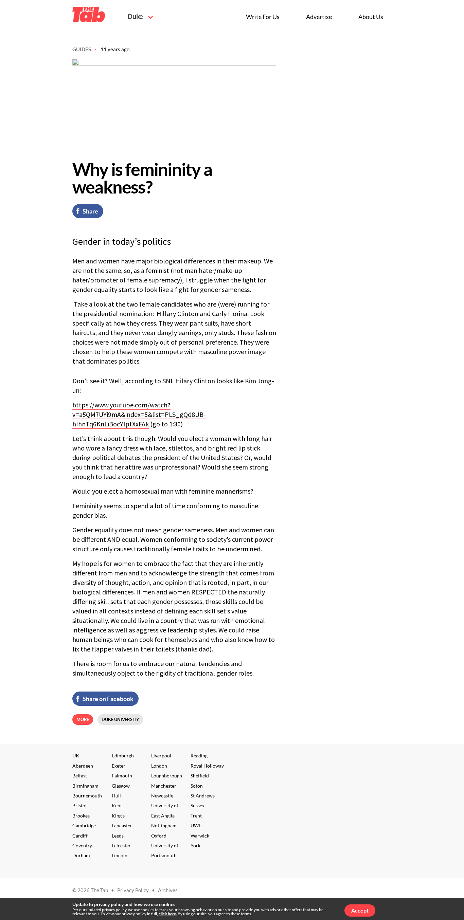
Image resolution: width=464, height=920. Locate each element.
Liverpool (161, 755)
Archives (168, 890)
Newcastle (162, 795)
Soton (197, 786)
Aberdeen (82, 766)
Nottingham (164, 825)
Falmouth (122, 775)
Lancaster (122, 825)
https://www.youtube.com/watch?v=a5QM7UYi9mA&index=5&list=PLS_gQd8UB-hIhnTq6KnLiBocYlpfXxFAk (139, 414)
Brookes (81, 815)
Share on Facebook (108, 698)
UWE (196, 825)
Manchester (163, 786)
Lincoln (119, 855)
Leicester (121, 845)
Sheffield (200, 775)
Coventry (82, 845)
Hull (116, 795)
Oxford (158, 836)
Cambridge (84, 825)
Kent (117, 805)
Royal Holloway (207, 766)
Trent (196, 815)
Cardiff (80, 836)
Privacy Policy (133, 890)
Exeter (118, 766)
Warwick (200, 836)
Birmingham (85, 786)
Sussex (197, 805)
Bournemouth (87, 795)
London (159, 766)
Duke (135, 16)
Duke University (120, 719)
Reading (199, 755)
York (195, 845)
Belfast (79, 775)
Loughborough (166, 775)
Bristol (79, 805)
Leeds (118, 836)
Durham (81, 855)
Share (90, 211)
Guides (81, 49)
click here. (168, 913)
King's (118, 815)
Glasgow (121, 786)
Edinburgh (123, 755)
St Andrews (203, 795)
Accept (360, 910)
